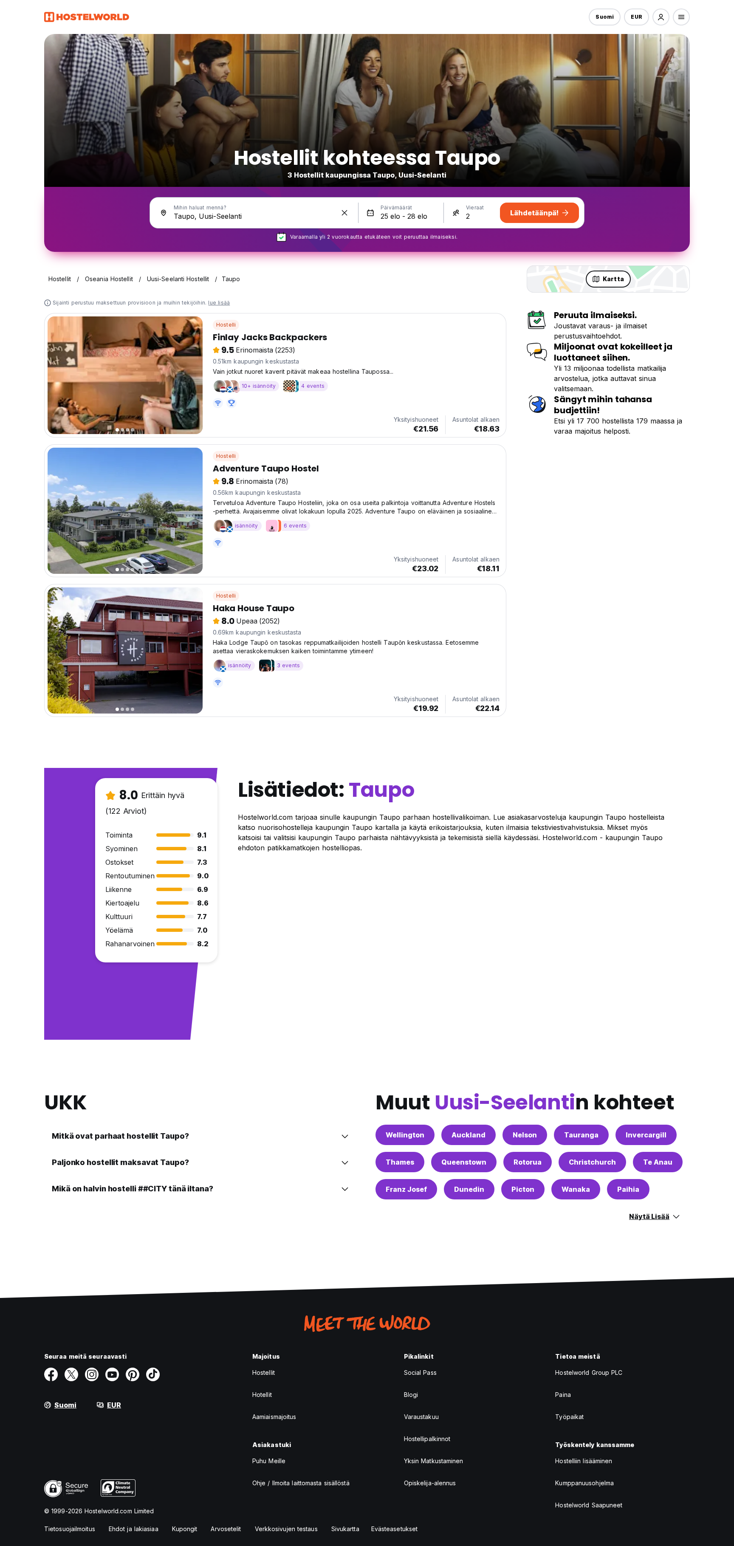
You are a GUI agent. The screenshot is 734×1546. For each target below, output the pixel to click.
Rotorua (528, 1162)
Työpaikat (569, 1416)
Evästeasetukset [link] (394, 1528)
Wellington (405, 1135)
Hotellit (262, 1394)
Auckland (469, 1135)
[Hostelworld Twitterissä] (71, 1374)
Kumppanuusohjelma (584, 1483)
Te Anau (657, 1162)
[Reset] (344, 213)
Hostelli (226, 325)
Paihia (628, 1189)
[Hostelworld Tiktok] (153, 1374)
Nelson (525, 1135)
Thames (400, 1162)
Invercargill (646, 1135)
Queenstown (463, 1162)
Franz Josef (406, 1189)
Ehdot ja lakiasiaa (133, 1528)
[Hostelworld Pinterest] (132, 1374)
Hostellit (263, 1372)
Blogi (411, 1394)
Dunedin (469, 1189)
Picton (522, 1189)
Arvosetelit (226, 1528)
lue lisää (219, 302)
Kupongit (185, 1528)
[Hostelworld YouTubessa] (112, 1374)
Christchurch (592, 1162)
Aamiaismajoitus (274, 1416)
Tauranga (581, 1135)
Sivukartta (345, 1528)
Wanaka (576, 1189)
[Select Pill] (660, 16)
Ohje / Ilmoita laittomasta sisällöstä (301, 1483)
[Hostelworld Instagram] (92, 1374)
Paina (563, 1394)
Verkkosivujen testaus (286, 1528)
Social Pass (420, 1372)
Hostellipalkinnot (427, 1438)
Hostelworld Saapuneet (588, 1505)
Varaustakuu (421, 1416)
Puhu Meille (268, 1460)
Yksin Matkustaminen (433, 1460)
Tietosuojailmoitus (69, 1528)
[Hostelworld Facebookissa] (51, 1374)
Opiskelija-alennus (430, 1483)
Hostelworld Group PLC (588, 1372)
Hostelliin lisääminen (583, 1460)
